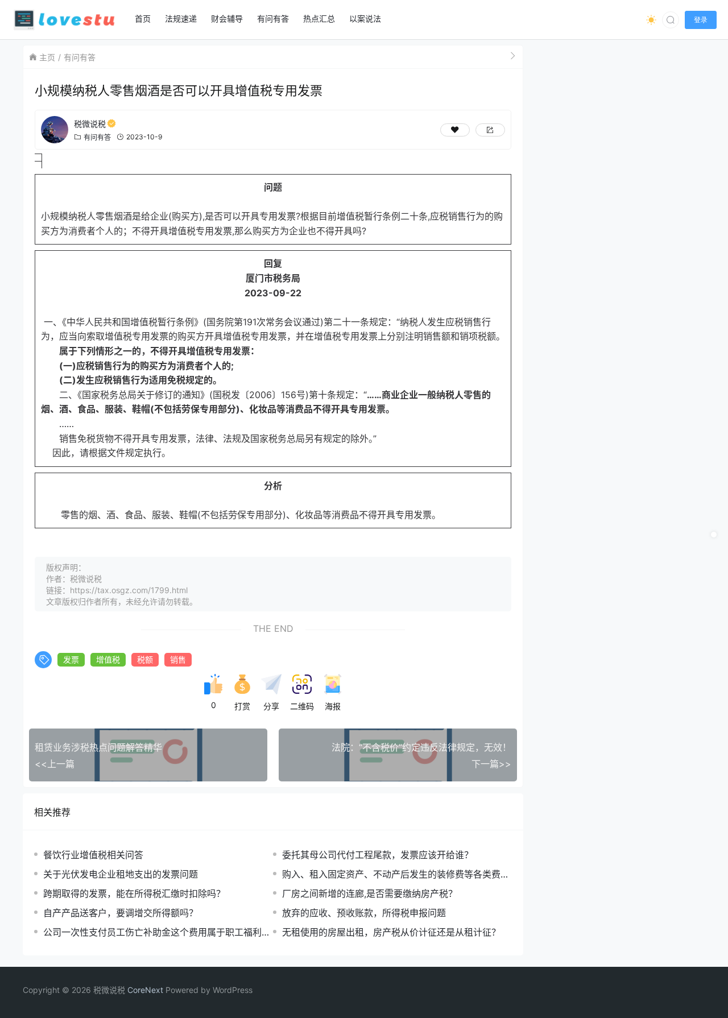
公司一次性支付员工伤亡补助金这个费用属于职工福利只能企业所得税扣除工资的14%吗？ (157, 932)
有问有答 (80, 57)
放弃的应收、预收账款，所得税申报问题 (364, 912)
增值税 (108, 659)
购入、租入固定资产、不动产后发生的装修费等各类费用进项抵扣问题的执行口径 (396, 874)
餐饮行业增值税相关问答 (93, 854)
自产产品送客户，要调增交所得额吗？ (120, 912)
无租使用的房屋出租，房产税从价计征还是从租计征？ (391, 932)
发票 (71, 659)
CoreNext (145, 990)
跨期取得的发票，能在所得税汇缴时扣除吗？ (134, 893)
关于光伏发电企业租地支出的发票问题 (120, 874)
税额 (145, 659)
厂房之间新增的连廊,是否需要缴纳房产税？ (369, 893)
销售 (178, 659)
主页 (47, 57)
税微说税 (90, 124)
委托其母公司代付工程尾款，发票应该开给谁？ (377, 854)
